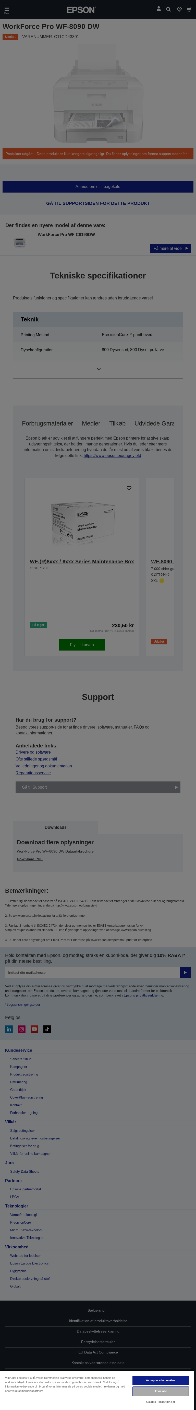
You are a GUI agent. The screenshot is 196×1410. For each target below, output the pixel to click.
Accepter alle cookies (160, 1380)
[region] (97, 1390)
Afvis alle (160, 1391)
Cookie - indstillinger (160, 1401)
